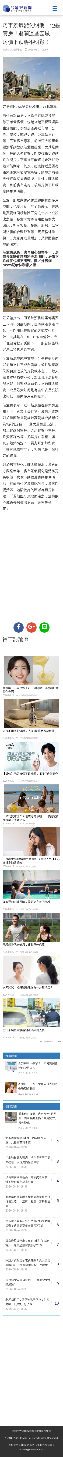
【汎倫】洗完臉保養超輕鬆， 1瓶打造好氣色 (30, 773)
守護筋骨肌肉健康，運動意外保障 (24, 944)
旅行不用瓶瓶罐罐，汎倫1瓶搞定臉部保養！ (30, 730)
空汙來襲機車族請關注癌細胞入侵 (24, 1030)
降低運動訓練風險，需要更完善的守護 (26, 901)
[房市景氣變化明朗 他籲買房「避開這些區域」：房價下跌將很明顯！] (18, 627)
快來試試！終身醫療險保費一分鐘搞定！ (28, 987)
